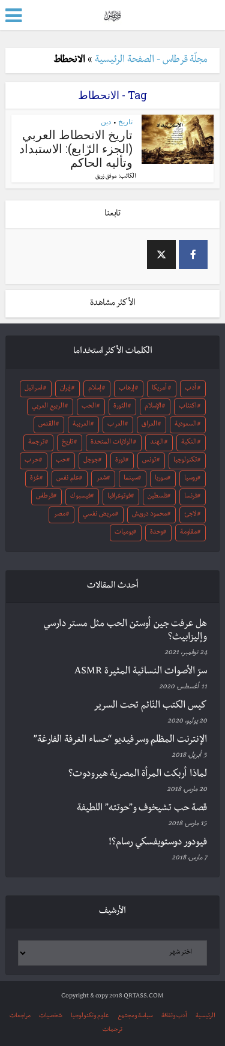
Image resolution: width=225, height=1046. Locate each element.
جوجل (90, 461)
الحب (89, 407)
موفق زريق (106, 177)
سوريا (161, 479)
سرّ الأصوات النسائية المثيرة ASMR (140, 672)
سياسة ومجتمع (135, 1016)
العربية (81, 425)
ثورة (120, 461)
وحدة (156, 533)
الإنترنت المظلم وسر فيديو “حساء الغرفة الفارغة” (120, 741)
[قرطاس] (112, 14)
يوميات (124, 533)
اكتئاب (188, 407)
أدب (190, 389)
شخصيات (50, 1016)
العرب (115, 425)
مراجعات (20, 1016)
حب (61, 461)
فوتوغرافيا (119, 497)
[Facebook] (193, 254)
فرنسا (190, 497)
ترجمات (112, 1030)
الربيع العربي (48, 407)
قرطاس (44, 497)
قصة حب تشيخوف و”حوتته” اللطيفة (142, 809)
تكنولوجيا (185, 461)
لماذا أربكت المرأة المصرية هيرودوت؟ (137, 775)
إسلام (94, 389)
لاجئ (190, 515)
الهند (157, 443)
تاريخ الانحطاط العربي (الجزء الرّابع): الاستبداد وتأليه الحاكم (76, 148)
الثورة (120, 407)
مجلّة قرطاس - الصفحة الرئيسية (151, 61)
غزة (35, 479)
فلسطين (157, 497)
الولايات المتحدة (112, 443)
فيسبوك (80, 497)
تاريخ (125, 121)
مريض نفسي (99, 515)
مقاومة (188, 533)
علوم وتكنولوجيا (90, 1016)
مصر (59, 515)
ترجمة (36, 443)
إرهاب (126, 389)
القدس (46, 425)
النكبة (189, 443)
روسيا (190, 479)
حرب (32, 461)
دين (106, 121)
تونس (149, 461)
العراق (149, 425)
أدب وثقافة (174, 1016)
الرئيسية (205, 1016)
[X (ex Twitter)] (161, 254)
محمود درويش (149, 515)
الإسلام (153, 407)
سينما (131, 479)
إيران (65, 389)
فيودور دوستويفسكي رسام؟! (158, 843)
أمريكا (159, 389)
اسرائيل (34, 389)
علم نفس (67, 479)
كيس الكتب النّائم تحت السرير (150, 706)
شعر (101, 479)
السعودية (186, 425)
